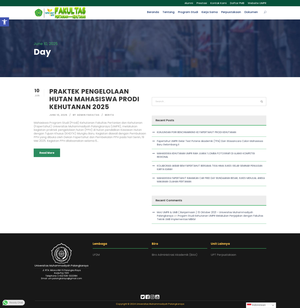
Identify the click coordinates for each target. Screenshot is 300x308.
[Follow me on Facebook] (147, 297)
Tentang (168, 12)
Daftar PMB (237, 3)
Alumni (189, 3)
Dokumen (251, 12)
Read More (46, 153)
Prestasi (202, 3)
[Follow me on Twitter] (143, 297)
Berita (109, 115)
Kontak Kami (218, 3)
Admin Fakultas (88, 115)
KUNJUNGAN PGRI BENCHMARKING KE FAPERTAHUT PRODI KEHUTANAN (196, 132)
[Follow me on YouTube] (157, 297)
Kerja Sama (210, 12)
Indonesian (258, 304)
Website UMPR (257, 3)
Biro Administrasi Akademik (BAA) (174, 255)
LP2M (96, 255)
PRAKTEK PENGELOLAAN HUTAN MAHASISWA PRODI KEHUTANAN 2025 (94, 99)
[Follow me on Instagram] (152, 297)
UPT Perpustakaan (223, 255)
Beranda (153, 12)
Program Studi (188, 12)
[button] (4, 21)
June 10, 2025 (58, 115)
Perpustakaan (231, 12)
